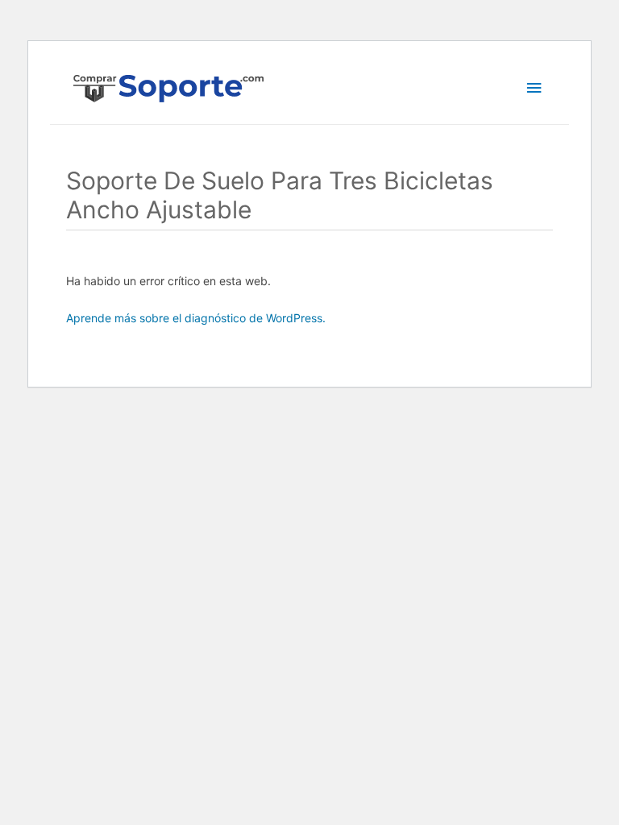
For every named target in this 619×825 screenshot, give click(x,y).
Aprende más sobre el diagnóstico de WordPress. (196, 318)
